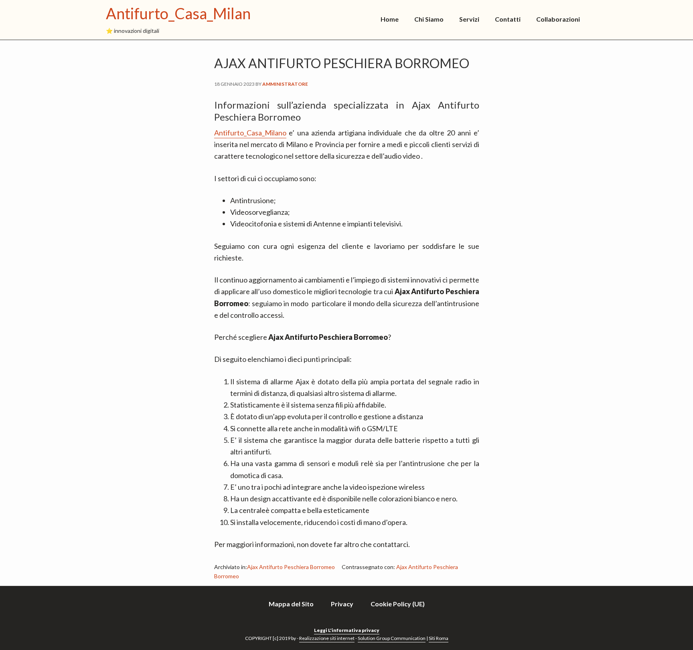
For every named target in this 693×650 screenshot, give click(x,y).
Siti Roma (438, 638)
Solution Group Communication (392, 638)
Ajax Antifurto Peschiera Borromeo (291, 566)
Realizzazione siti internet (327, 638)
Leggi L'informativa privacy (346, 630)
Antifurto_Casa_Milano (182, 13)
